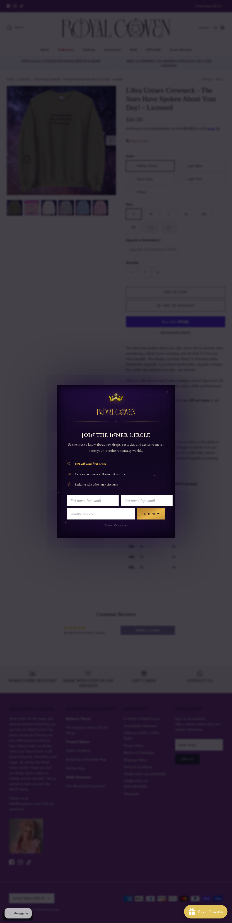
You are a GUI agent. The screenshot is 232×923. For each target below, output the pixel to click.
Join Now (151, 514)
